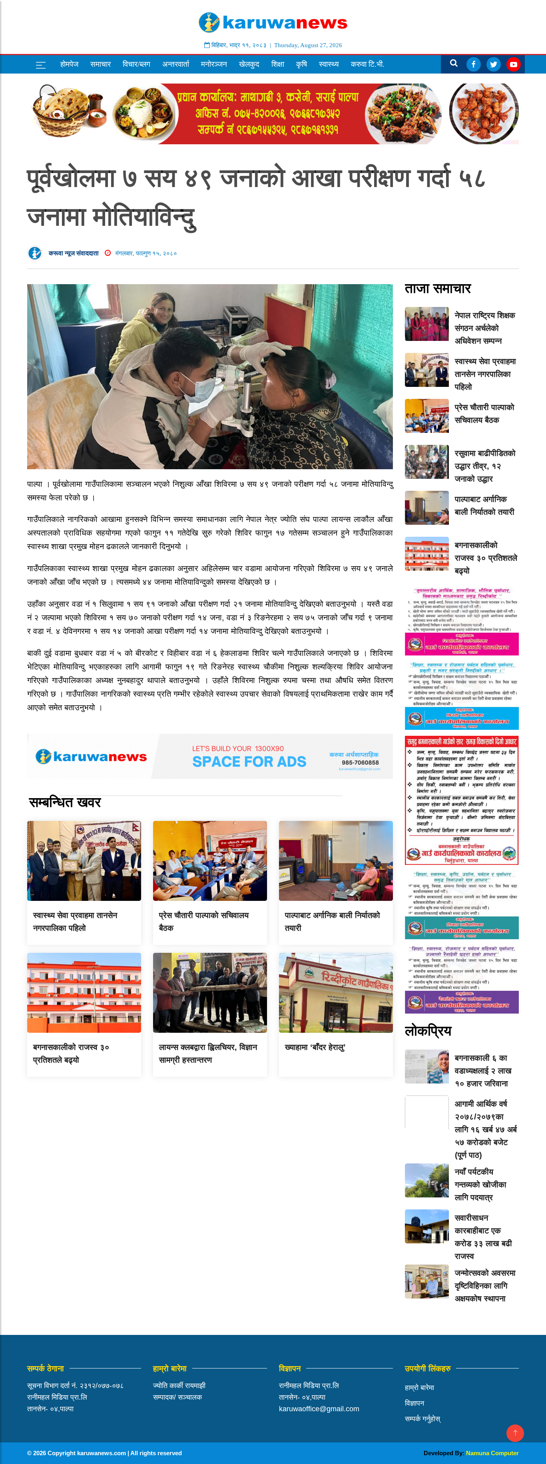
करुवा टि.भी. (368, 64)
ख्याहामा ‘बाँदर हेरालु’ (315, 1047)
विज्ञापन (414, 1403)
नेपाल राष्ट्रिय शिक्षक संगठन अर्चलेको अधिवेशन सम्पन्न (485, 328)
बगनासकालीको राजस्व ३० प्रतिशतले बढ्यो (486, 558)
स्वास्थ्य (329, 64)
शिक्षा (277, 64)
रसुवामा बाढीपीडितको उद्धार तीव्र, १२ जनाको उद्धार (485, 466)
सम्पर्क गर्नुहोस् (422, 1419)
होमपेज (69, 64)
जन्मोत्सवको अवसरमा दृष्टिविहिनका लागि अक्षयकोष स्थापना (485, 1286)
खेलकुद (249, 64)
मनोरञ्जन (214, 64)
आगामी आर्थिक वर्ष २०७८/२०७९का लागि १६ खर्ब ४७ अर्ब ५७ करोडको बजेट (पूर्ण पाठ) (486, 1129)
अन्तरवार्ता (175, 64)
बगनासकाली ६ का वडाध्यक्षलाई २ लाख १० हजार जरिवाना (483, 1071)
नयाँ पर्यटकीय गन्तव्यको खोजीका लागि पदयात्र (480, 1184)
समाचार (100, 64)
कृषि (301, 64)
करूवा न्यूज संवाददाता (74, 253)
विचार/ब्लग (136, 64)
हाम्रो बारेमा (419, 1388)
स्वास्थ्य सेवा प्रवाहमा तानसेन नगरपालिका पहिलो (485, 374)
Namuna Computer (492, 1453)
